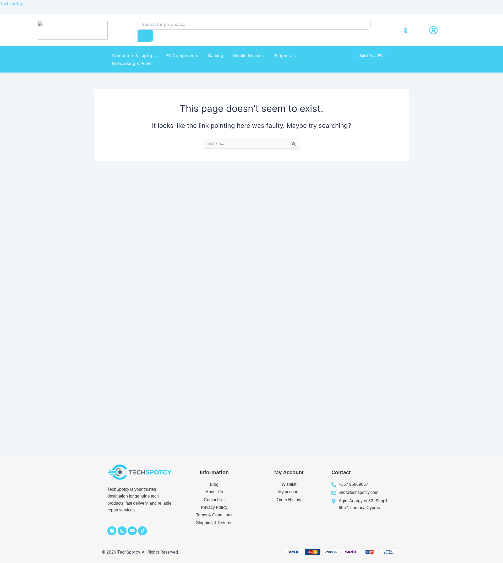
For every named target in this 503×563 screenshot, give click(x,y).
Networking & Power (132, 63)
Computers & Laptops (134, 55)
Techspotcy (11, 3)
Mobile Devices (248, 55)
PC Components (182, 55)
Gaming (215, 55)
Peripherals (285, 55)
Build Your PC (371, 55)
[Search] (145, 36)
